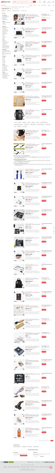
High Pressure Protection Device (6, 52)
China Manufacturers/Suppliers (16, 466)
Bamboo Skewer (26, 124)
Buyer (35, 5)
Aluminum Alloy (5, 31)
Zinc (3, 35)
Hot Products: (14, 3)
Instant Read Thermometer (44, 122)
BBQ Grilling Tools (24, 446)
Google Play (11, 462)
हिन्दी (37, 467)
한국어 (33, 467)
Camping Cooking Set (33, 124)
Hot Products (5, 466)
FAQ (24, 464)
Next (51, 440)
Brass (3, 38)
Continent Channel (33, 466)
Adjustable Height (5, 45)
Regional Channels (42, 466)
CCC (3, 63)
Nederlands (27, 467)
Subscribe (42, 456)
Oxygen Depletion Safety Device (6, 54)
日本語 (35, 467)
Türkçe (43, 467)
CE (3, 57)
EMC (3, 60)
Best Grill (26, 3)
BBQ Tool (37, 122)
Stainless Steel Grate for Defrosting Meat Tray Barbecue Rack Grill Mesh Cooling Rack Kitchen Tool (32, 97)
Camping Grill (29, 3)
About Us (22, 464)
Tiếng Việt (46, 467)
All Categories (4, 5)
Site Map (29, 464)
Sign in (53, 2)
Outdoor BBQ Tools (35, 446)
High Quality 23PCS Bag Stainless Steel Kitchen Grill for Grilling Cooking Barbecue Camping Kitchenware (32, 43)
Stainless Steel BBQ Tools (17, 446)
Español (9, 467)
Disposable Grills (5, 70)
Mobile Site (32, 464)
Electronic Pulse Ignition (6, 46)
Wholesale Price (28, 466)
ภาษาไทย (40, 467)
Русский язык (18, 467)
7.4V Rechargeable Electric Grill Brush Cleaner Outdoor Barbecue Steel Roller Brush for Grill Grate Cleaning (32, 402)
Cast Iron (4, 28)
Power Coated (5, 73)
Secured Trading (23, 10)
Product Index (46, 466)
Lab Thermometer (48, 124)
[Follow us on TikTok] (46, 462)
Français (15, 467)
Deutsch (25, 467)
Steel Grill (29, 122)
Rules (53, 5)
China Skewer (17, 3)
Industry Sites (37, 466)
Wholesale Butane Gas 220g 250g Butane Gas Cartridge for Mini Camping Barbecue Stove (32, 429)
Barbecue (4, 23)
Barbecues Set (19, 126)
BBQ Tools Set (30, 446)
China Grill (15, 122)
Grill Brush (19, 122)
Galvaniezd (4, 76)
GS (3, 58)
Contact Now (44, 32)
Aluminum (4, 32)
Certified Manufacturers (16, 10)
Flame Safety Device (6, 50)
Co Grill (15, 126)
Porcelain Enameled (5, 75)
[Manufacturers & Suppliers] (5, 2)
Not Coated (4, 74)
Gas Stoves (4, 68)
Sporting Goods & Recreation (6, 22)
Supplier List (9, 10)
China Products (9, 466)
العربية (30, 467)
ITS (3, 59)
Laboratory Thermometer (40, 124)
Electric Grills (4, 69)
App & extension (44, 5)
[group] (19, 19)
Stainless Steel (5, 27)
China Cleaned (25, 126)
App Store (6, 462)
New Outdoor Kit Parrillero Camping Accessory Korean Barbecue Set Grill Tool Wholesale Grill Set (32, 16)
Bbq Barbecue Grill (22, 3)
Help (38, 5)
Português (12, 467)
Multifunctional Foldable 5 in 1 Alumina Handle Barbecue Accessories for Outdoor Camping (32, 170)
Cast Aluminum (5, 33)
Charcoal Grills (5, 65)
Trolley (4, 44)
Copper (3, 34)
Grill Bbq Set (33, 122)
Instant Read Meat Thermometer (18, 124)
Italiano (22, 467)
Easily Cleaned (5, 43)
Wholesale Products (23, 466)
